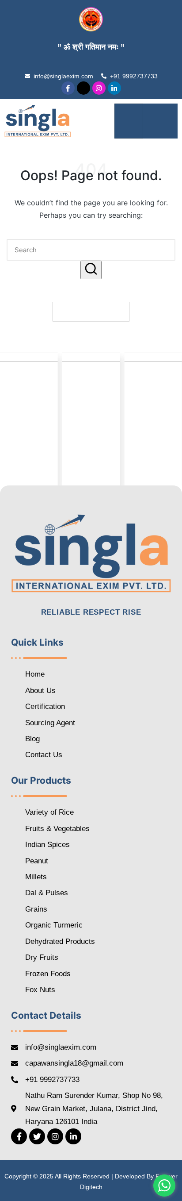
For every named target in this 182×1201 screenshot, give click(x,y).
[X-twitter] (83, 88)
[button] (160, 121)
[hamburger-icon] (128, 121)
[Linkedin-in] (114, 88)
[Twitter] (37, 1136)
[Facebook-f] (68, 88)
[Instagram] (99, 88)
